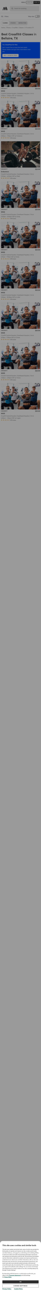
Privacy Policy (7, 1277)
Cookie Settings (20, 1286)
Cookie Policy (18, 1289)
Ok (20, 1282)
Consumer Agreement (15, 1275)
